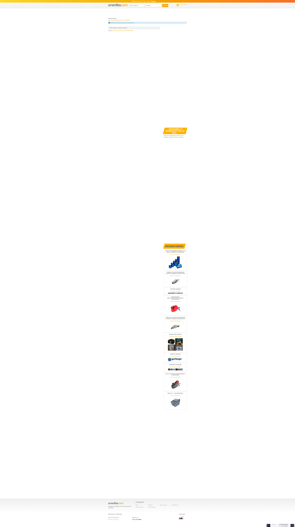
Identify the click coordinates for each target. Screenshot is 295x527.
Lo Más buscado (152, 507)
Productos (150, 505)
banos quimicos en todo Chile (123, 30)
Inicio (137, 505)
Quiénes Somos (140, 507)
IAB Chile (181, 517)
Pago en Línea (163, 505)
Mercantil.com (175, 505)
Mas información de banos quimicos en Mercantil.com (122, 22)
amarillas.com (118, 5)
